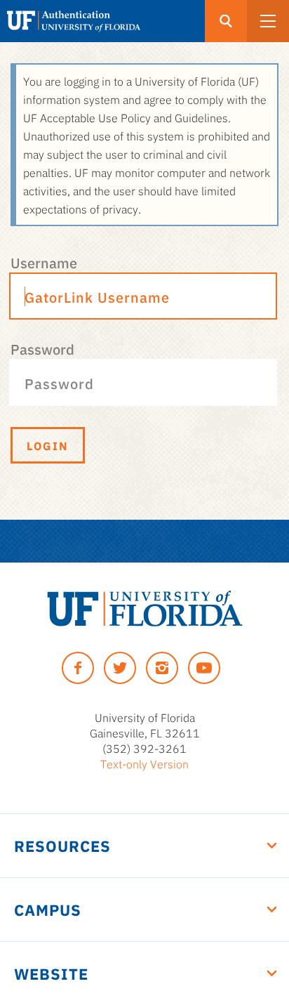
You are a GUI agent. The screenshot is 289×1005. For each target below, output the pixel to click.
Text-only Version (144, 763)
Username (44, 262)
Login (48, 445)
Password (42, 348)
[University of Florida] (145, 608)
